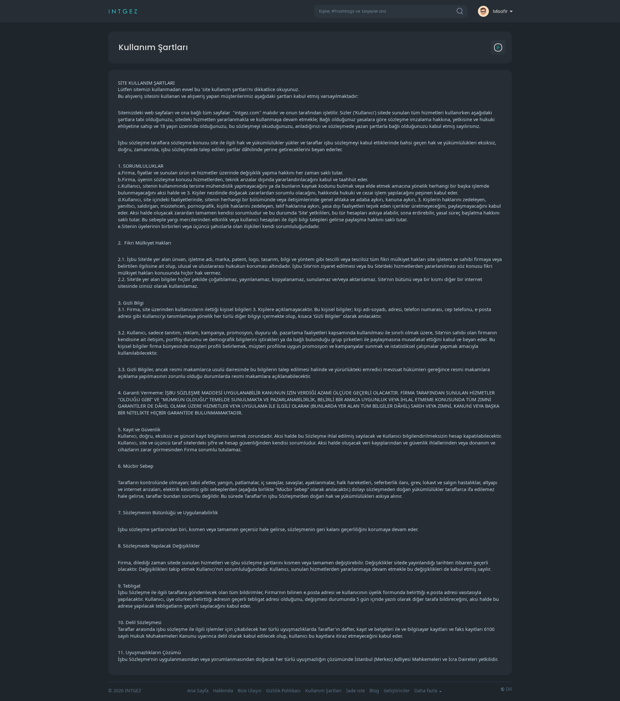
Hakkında (223, 690)
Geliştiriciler (397, 690)
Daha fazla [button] (426, 690)
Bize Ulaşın (250, 690)
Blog (374, 690)
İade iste (355, 690)
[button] (391, 11)
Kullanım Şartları (323, 690)
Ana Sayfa (198, 690)
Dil (508, 689)
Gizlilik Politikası (283, 690)
